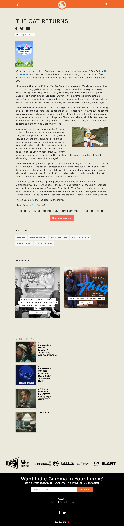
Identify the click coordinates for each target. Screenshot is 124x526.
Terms (62, 502)
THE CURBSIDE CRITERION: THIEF (86, 298)
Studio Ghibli (24, 244)
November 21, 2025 (38, 312)
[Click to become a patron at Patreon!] (62, 218)
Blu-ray (21, 237)
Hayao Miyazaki (58, 237)
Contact (54, 502)
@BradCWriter (37, 205)
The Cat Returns (44, 244)
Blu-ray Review (38, 237)
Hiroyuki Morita (80, 237)
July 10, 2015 (27, 34)
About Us (61, 499)
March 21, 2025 (86, 302)
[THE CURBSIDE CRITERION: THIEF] (86, 287)
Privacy (71, 502)
